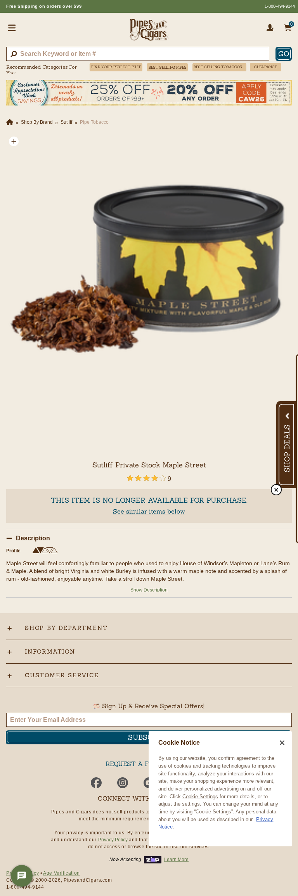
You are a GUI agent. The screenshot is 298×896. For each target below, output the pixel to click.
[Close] (282, 742)
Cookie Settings (200, 796)
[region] (220, 788)
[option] (149, 276)
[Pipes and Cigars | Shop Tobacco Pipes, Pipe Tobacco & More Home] (149, 33)
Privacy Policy (113, 839)
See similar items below (149, 511)
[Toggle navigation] (12, 27)
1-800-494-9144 (280, 6)
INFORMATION (50, 651)
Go (283, 53)
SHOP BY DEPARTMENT (66, 627)
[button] (14, 141)
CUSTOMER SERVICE (62, 675)
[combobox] (137, 54)
